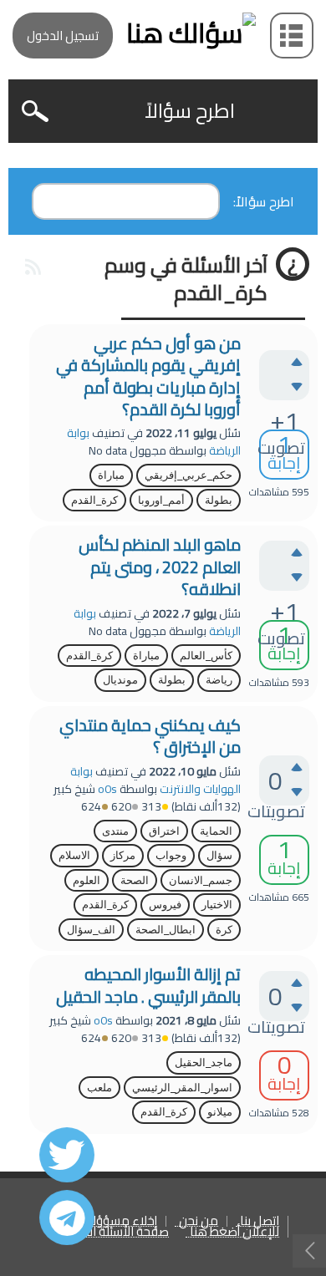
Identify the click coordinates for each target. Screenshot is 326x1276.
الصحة (134, 880)
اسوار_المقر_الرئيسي (182, 1087)
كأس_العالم (206, 655)
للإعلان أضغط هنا (234, 1232)
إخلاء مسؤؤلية (119, 1221)
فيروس (165, 904)
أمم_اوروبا (161, 500)
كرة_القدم (94, 500)
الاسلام (74, 855)
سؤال (219, 855)
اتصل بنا (259, 1221)
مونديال (120, 680)
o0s (107, 789)
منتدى (115, 831)
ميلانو (219, 1112)
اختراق (164, 831)
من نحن (198, 1221)
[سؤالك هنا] (163, 33)
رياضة (219, 680)
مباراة (111, 475)
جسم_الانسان (200, 880)
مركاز (122, 855)
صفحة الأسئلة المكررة (114, 1232)
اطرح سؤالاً (190, 111)
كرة (224, 929)
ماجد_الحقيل (203, 1062)
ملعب (99, 1087)
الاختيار (216, 904)
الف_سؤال (91, 929)
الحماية (216, 831)
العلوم (86, 880)
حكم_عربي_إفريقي (188, 475)
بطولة (218, 500)
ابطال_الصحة (165, 929)
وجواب (170, 855)
